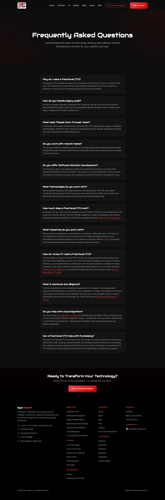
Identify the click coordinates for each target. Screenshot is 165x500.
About (92, 5)
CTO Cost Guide (73, 445)
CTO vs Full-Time (74, 449)
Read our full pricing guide (109, 218)
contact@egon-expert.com (31, 441)
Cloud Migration (73, 431)
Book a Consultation (134, 416)
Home (51, 5)
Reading (101, 441)
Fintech (70, 474)
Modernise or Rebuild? (76, 453)
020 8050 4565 (27, 429)
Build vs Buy (72, 457)
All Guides (71, 465)
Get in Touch (138, 5)
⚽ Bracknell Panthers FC (136, 429)
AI (69, 5)
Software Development (76, 416)
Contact (101, 428)
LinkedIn (129, 412)
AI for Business (73, 461)
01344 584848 (26, 437)
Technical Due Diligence (76, 428)
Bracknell (102, 445)
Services (61, 5)
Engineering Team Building (77, 424)
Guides (76, 5)
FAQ (99, 5)
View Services (131, 420)
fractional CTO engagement (54, 269)
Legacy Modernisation (76, 420)
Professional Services (75, 478)
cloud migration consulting (67, 315)
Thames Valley (104, 461)
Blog (84, 5)
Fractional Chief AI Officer (77, 436)
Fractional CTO (73, 412)
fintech (106, 239)
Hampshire (102, 457)
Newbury (102, 449)
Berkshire (102, 453)
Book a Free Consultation (82, 388)
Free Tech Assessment (116, 5)
